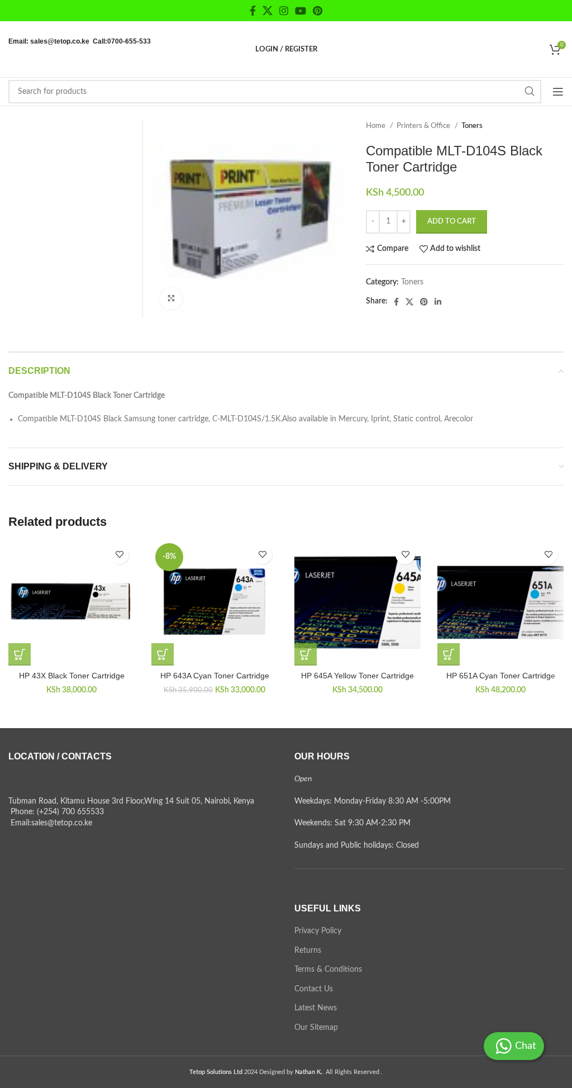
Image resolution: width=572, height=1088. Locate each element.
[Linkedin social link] (438, 301)
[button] (19, 654)
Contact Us (313, 989)
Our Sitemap (316, 1028)
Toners (472, 126)
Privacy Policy (317, 931)
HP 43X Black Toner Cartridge (72, 675)
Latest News (315, 1008)
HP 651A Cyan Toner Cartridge (500, 675)
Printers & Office (424, 126)
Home (376, 126)
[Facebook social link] (252, 10)
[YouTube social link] (300, 10)
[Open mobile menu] (558, 91)
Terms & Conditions (328, 969)
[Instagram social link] (284, 10)
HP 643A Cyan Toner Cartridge (214, 675)
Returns (307, 950)
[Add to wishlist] (119, 554)
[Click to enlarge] (171, 298)
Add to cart (451, 221)
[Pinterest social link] (317, 10)
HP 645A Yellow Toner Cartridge (357, 675)
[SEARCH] (529, 91)
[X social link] (267, 10)
